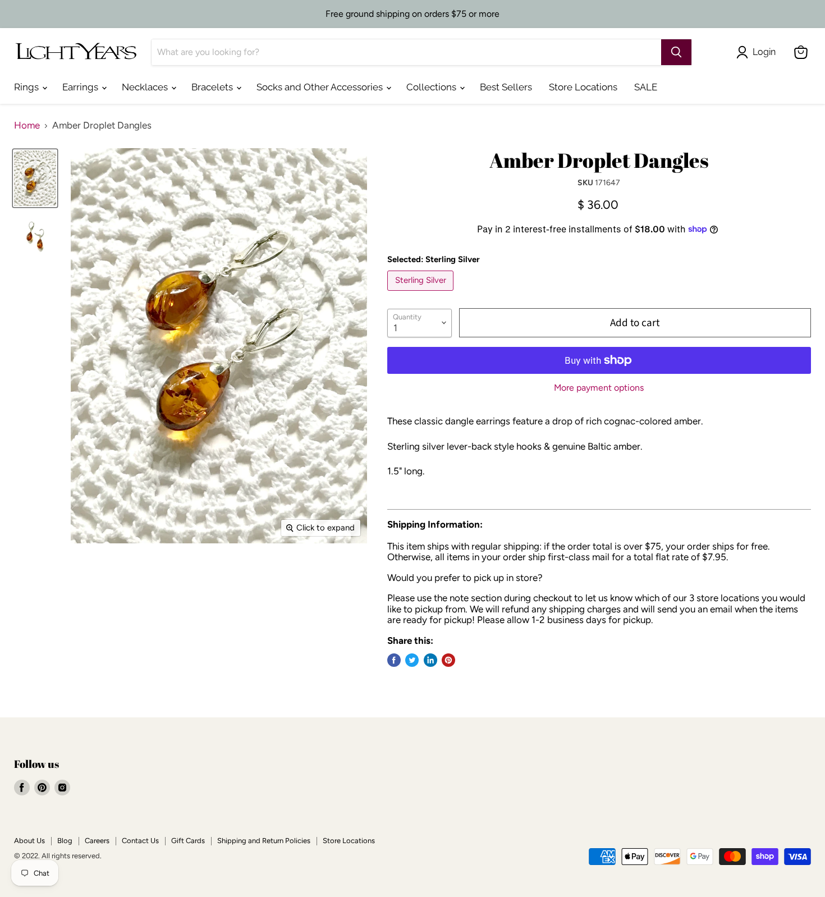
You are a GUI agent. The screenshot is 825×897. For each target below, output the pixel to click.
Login (764, 52)
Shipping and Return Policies (263, 840)
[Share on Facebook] (394, 660)
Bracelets (213, 87)
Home (27, 125)
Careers (97, 840)
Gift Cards (188, 840)
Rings (27, 87)
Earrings (81, 87)
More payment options (599, 388)
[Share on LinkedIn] (430, 660)
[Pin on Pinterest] (448, 660)
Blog (64, 840)
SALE (645, 87)
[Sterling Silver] (422, 293)
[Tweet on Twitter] (412, 660)
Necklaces (146, 87)
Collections (432, 87)
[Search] (676, 52)
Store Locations (583, 87)
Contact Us (140, 840)
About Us (29, 840)
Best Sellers (506, 87)
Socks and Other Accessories (320, 87)
